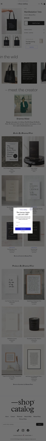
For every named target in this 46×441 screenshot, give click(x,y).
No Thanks (23, 231)
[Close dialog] (31, 209)
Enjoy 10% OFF (23, 228)
